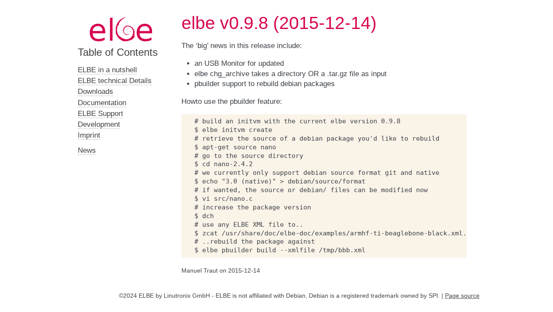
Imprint (89, 135)
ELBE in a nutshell (107, 70)
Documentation (102, 103)
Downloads (95, 91)
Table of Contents (118, 52)
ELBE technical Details (115, 81)
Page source (462, 295)
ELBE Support (100, 113)
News (87, 150)
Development (99, 124)
